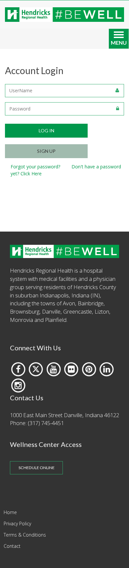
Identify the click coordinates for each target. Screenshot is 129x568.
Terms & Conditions (25, 535)
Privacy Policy (17, 523)
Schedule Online (37, 467)
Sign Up (46, 151)
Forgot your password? (35, 166)
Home (10, 512)
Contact (12, 546)
